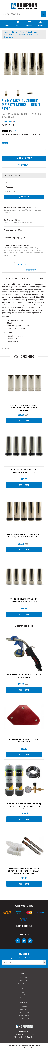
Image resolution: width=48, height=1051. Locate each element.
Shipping (24, 1007)
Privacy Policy (24, 1015)
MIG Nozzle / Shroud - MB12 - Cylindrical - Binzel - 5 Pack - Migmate (24, 407)
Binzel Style (20, 32)
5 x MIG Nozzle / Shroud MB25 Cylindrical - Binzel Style (24, 600)
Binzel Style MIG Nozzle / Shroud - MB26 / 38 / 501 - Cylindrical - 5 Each (24, 535)
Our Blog (24, 995)
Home (6, 32)
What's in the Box (24, 265)
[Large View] (6, 93)
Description (8, 265)
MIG (12, 32)
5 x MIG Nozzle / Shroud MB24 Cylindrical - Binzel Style (24, 471)
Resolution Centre (24, 983)
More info (17, 131)
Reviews (22, 270)
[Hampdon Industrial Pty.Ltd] (24, 6)
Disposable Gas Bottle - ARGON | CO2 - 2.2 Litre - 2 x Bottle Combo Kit (24, 806)
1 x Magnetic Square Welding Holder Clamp (24, 740)
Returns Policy (24, 1010)
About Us (24, 992)
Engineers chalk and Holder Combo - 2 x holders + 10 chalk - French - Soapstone (24, 871)
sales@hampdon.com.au (25, 1034)
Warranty (38, 265)
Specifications (9, 270)
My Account (24, 978)
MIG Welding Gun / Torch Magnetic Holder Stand (24, 676)
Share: (5, 121)
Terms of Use (24, 1012)
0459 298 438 (24, 1031)
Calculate (24, 196)
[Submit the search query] (43, 14)
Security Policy (24, 1018)
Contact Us (24, 998)
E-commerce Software (21, 1048)
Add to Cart (25, 158)
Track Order (24, 980)
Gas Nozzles (33, 32)
